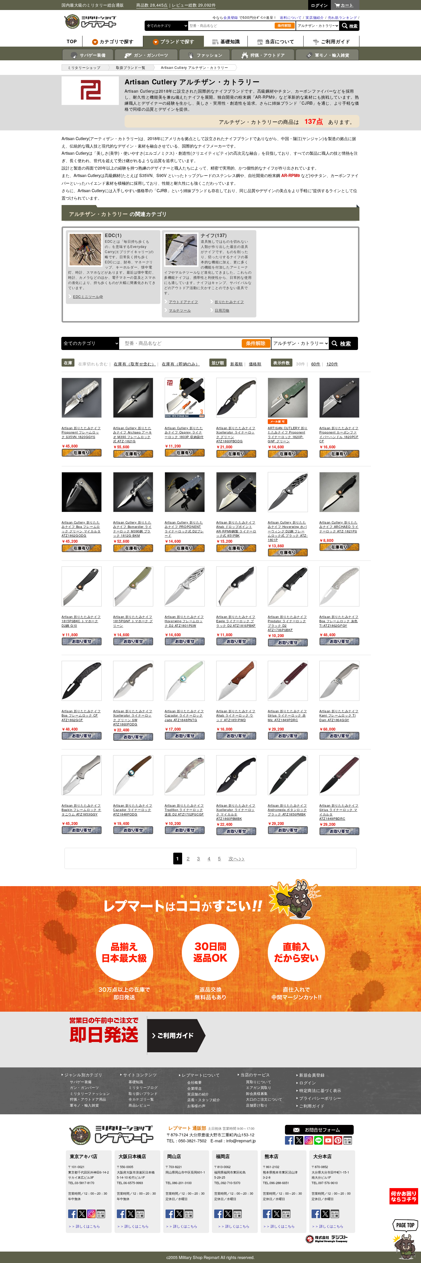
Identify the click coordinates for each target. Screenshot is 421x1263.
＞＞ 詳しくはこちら (84, 1226)
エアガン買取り (259, 1087)
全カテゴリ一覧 (141, 1099)
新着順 (236, 364)
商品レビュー (139, 1105)
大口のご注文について (264, 1099)
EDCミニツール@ (88, 296)
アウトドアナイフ (183, 301)
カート (347, 5)
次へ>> (237, 858)
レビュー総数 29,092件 (194, 5)
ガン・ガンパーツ (150, 55)
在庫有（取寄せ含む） (135, 364)
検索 (353, 26)
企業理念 (194, 1088)
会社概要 (194, 1082)
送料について (291, 17)
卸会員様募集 (257, 1093)
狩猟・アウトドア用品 (88, 1099)
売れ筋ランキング (342, 17)
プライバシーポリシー (320, 1098)
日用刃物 (222, 310)
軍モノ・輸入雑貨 (331, 55)
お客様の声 (196, 1105)
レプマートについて (201, 1075)
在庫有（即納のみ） (181, 364)
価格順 (255, 364)
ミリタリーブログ (143, 1087)
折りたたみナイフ (229, 301)
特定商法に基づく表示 (320, 1090)
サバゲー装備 (92, 55)
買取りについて (259, 1081)
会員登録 (230, 17)
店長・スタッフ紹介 (203, 1099)
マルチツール (180, 310)
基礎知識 (136, 1081)
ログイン (307, 1082)
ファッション (209, 55)
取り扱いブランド (143, 1093)
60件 (315, 364)
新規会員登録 (311, 1075)
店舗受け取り (257, 1105)
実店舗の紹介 (198, 1093)
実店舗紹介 (315, 17)
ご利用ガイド (311, 1106)
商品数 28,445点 (152, 5)
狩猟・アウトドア (267, 55)
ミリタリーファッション (90, 1093)
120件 (332, 364)
